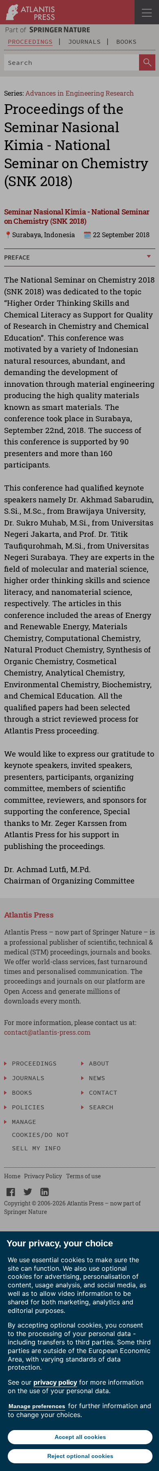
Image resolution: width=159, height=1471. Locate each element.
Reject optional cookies (80, 1456)
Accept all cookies (80, 1437)
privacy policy (55, 1382)
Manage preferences (37, 1406)
